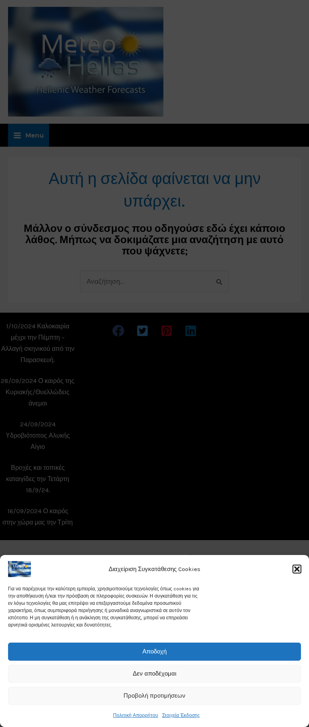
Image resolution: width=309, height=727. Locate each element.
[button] (297, 569)
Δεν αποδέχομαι (154, 673)
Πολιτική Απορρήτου (135, 715)
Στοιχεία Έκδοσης (181, 715)
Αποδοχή (154, 651)
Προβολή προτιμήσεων (154, 695)
